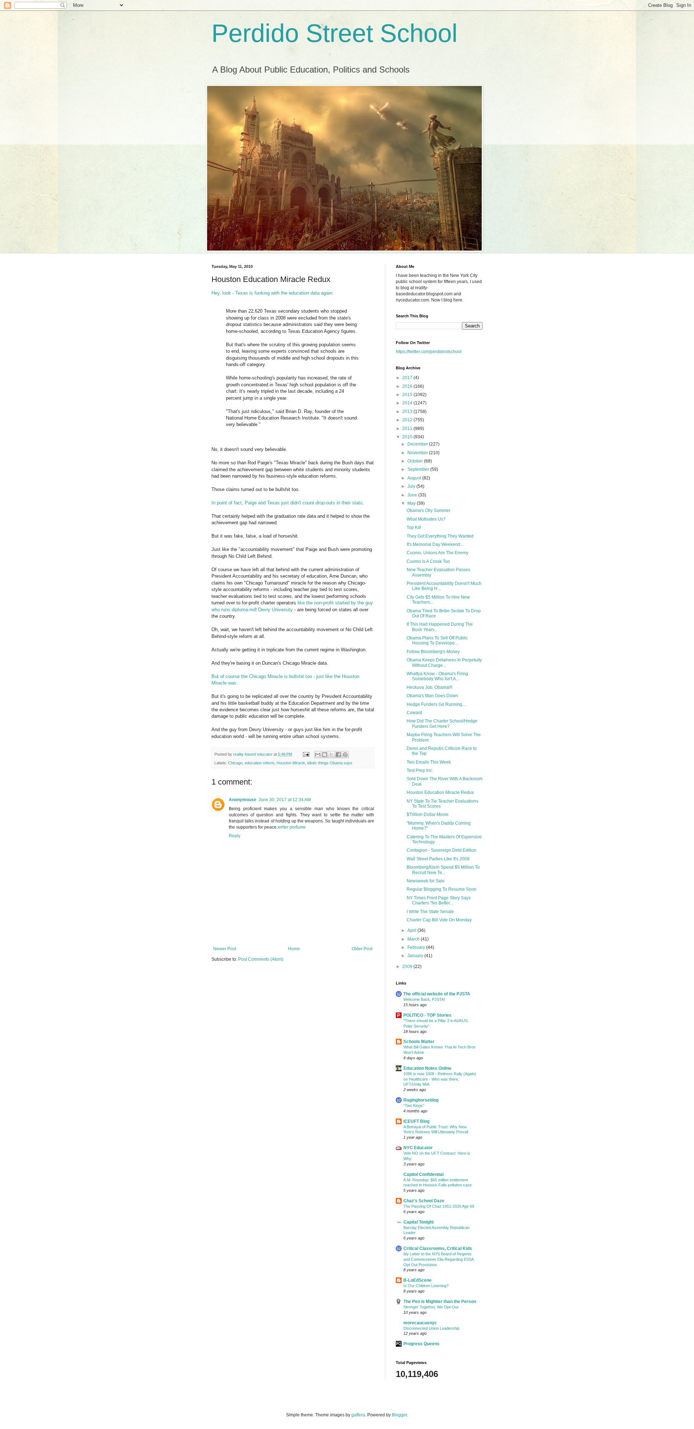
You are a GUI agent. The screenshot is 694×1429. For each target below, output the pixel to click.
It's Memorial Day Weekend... (435, 544)
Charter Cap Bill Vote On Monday (439, 919)
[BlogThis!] (324, 754)
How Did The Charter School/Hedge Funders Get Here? (442, 723)
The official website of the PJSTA (436, 993)
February (416, 947)
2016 (408, 386)
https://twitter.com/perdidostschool (429, 351)
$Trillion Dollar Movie (428, 814)
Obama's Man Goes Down (432, 695)
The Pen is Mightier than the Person (439, 1301)
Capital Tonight (418, 1222)
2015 (408, 394)
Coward (414, 712)
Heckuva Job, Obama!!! (429, 687)
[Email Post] (305, 754)
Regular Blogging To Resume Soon (441, 889)
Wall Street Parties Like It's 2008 (438, 858)
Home (294, 948)
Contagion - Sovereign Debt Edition (441, 850)
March (414, 939)
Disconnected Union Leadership (431, 1328)
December (418, 444)
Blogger (399, 1414)
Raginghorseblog (420, 1100)
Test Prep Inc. (420, 770)
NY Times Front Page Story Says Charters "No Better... (439, 900)
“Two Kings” (413, 1105)
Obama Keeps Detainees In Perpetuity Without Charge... (444, 662)
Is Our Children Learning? (426, 1286)
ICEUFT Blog (416, 1121)
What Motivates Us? (426, 519)
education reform (259, 763)
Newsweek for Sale (426, 880)
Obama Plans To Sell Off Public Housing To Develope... (437, 640)
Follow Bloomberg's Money (433, 651)
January (415, 955)
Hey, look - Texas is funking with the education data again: (272, 293)
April (412, 930)
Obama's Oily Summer (428, 510)
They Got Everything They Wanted (440, 536)
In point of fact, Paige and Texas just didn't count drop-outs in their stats (287, 502)
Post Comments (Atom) (260, 959)
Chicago (235, 763)
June (412, 495)
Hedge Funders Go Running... (436, 704)
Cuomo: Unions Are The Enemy (437, 552)
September (418, 469)
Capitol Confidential (423, 1174)
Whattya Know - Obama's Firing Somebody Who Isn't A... (437, 676)
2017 (408, 377)
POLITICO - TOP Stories (427, 1015)
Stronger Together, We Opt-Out (430, 1307)
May (412, 503)
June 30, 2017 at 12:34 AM (284, 799)
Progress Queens (421, 1343)
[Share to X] (331, 754)
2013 (408, 411)
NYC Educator (418, 1147)
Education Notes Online (427, 1068)
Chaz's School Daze (423, 1200)
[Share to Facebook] (338, 754)
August (414, 478)
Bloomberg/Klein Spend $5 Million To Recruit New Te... (443, 870)
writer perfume (292, 827)
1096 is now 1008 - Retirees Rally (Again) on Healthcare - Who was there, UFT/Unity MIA (439, 1079)
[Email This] (317, 754)
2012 (408, 419)
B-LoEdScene (417, 1280)
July (411, 486)
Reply (234, 835)
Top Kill (414, 527)
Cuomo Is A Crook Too (428, 561)
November (418, 452)
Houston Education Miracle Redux (440, 792)
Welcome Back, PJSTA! (424, 999)
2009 (408, 966)
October (415, 461)
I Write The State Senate (430, 911)
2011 (408, 428)
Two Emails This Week (429, 762)
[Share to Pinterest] (345, 754)
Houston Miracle (291, 763)
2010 (408, 436)
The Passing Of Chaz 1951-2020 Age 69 (438, 1206)
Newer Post (224, 948)
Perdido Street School (334, 33)
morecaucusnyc (420, 1322)
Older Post (362, 948)
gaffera (358, 1414)
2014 (408, 402)
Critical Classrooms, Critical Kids (437, 1248)
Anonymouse (242, 799)
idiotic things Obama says (329, 763)
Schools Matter (418, 1041)
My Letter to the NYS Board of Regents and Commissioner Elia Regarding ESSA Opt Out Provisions (438, 1259)
